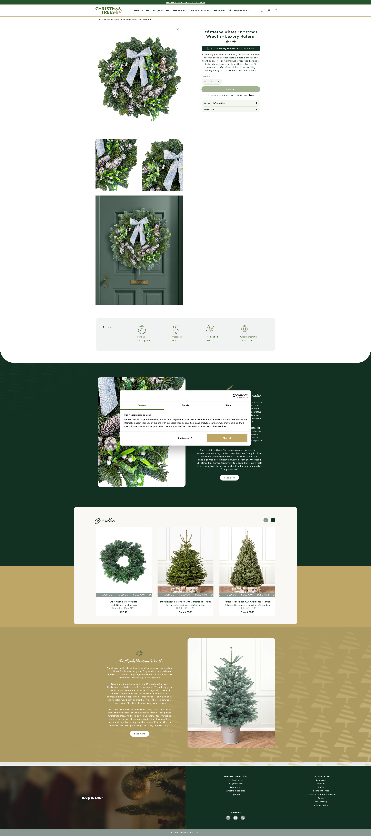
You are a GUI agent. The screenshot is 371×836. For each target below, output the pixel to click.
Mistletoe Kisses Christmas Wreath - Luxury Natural (127, 19)
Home (98, 19)
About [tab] (229, 405)
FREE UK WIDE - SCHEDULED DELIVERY (185, 2)
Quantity (206, 76)
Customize (183, 438)
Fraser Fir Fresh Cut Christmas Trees (247, 601)
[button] (262, 10)
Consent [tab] (142, 405)
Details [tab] (185, 405)
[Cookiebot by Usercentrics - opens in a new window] (235, 396)
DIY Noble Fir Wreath (123, 601)
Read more (229, 477)
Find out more (247, 49)
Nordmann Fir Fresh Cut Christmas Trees (185, 601)
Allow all (227, 438)
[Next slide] (273, 520)
